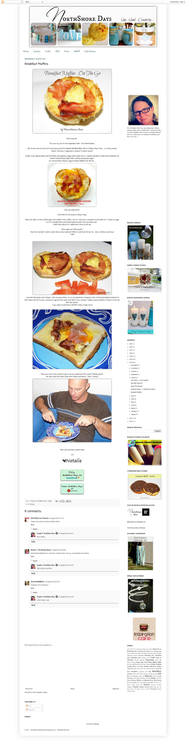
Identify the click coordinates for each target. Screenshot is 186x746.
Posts (29, 706)
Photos (139, 680)
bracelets (150, 653)
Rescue (152, 680)
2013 (131, 362)
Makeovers (148, 676)
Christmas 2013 (136, 658)
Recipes (32, 504)
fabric (144, 664)
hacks (138, 668)
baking (150, 649)
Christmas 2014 (146, 658)
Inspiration (134, 671)
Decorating (150, 660)
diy (160, 660)
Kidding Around (153, 674)
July (132, 396)
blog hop (129, 653)
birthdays (156, 651)
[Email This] (60, 501)
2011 (131, 421)
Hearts (153, 668)
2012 (131, 418)
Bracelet (146, 653)
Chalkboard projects (132, 655)
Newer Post (28, 689)
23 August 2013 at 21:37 (66, 533)
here (63, 215)
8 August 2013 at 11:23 (56, 518)
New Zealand (157, 676)
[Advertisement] (72, 667)
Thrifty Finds (135, 685)
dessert (157, 660)
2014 (131, 359)
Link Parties (90, 51)
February (134, 411)
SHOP (77, 51)
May (132, 402)
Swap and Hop (148, 682)
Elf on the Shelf (131, 664)
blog (160, 651)
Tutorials (146, 684)
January (133, 414)
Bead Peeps (130, 651)
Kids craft (130, 676)
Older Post (115, 689)
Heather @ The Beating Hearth (41, 550)
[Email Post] (56, 501)
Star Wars (129, 682)
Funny (141, 666)
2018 (131, 347)
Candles (159, 653)
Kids (159, 673)
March (133, 408)
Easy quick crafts (154, 662)
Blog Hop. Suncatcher (137, 653)
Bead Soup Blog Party (141, 651)
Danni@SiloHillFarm (37, 582)
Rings (155, 680)
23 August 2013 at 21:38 (66, 565)
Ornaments (130, 678)
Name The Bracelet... (137, 386)
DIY (58, 51)
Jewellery (156, 671)
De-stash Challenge (140, 660)
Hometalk (158, 668)
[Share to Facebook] (67, 501)
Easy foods (144, 662)
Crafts (48, 51)
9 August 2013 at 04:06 (59, 550)
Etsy (136, 664)
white (148, 689)
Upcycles (129, 687)
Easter (138, 662)
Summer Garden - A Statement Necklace (143, 389)
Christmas (141, 655)
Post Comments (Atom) (40, 692)
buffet (155, 653)
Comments (31, 710)
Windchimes (153, 689)
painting (153, 678)
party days (158, 678)
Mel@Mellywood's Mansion (40, 518)
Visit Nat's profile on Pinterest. (136, 528)
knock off (141, 676)
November (134, 368)
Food (66, 51)
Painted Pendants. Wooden (143, 678)
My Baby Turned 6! (137, 383)
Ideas (128, 671)
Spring (159, 680)
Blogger (96, 724)
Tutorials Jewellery (156, 685)
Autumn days (145, 649)
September (134, 374)
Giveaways (133, 668)
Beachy (159, 649)
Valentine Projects (138, 687)
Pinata (142, 680)
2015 (131, 356)
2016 (131, 353)
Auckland (138, 649)
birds (152, 651)
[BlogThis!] (63, 501)
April (133, 405)
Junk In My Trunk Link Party (140, 674)
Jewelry (37, 51)
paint (135, 678)
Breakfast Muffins (136, 392)
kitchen (136, 676)
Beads (148, 651)
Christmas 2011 (149, 655)
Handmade (149, 668)
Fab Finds (140, 664)
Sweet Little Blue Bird (74, 148)
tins (141, 685)
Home (26, 51)
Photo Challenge (131, 680)
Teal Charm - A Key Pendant (139, 380)
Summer (135, 682)
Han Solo (143, 668)
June (132, 399)
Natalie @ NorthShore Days (39, 501)
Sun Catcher (141, 682)
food (138, 666)
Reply (32, 525)
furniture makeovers (150, 666)
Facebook (149, 664)
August (133, 377)
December (134, 365)
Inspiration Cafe (74, 143)
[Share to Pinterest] (70, 501)
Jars (150, 671)
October (133, 371)
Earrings (134, 662)
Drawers (129, 662)
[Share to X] (65, 501)
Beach (155, 649)
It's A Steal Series (87, 143)
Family (153, 664)
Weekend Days (149, 687)
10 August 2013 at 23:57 (52, 582)
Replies (35, 529)
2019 (131, 344)
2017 (131, 350)
